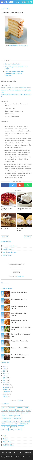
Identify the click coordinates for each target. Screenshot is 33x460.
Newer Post (5, 236)
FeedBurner (20, 276)
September (6, 391)
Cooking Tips (25, 413)
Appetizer (4, 407)
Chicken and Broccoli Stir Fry (20, 348)
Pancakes (10, 424)
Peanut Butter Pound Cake (19, 341)
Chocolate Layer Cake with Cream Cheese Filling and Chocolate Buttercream (14, 73)
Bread (26, 407)
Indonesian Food (6, 421)
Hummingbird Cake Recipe (12, 64)
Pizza (3, 426)
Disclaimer (27, 452)
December (6, 385)
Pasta (16, 424)
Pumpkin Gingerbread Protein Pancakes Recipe (16, 67)
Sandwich (14, 426)
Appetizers (12, 407)
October (5, 389)
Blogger (20, 400)
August (5, 394)
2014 (5, 378)
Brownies (12, 410)
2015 (5, 375)
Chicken (4, 413)
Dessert (11, 415)
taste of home (7, 255)
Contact (5, 439)
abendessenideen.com (10, 252)
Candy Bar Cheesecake (7, 229)
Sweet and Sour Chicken (19, 292)
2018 (5, 373)
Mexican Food (25, 421)
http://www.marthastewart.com (18, 45)
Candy (23, 410)
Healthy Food (17, 418)
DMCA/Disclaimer (8, 445)
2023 (5, 366)
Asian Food (20, 407)
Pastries (22, 424)
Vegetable (18, 429)
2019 (5, 371)
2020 (5, 369)
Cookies (18, 413)
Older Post (28, 236)
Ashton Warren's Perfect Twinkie (24, 229)
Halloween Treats (7, 418)
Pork (8, 426)
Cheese (28, 410)
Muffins (4, 424)
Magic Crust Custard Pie (19, 299)
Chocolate (11, 413)
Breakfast (5, 410)
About (4, 452)
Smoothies (5, 429)
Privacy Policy (7, 442)
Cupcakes (4, 415)
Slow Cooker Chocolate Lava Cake (24, 209)
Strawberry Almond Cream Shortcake (6, 209)
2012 (5, 382)
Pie (27, 424)
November (6, 387)
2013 (5, 380)
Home (5, 436)
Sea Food (20, 426)
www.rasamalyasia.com (10, 246)
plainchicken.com (8, 249)
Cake (18, 410)
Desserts (17, 415)
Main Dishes (16, 421)
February (5, 396)
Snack (11, 429)
